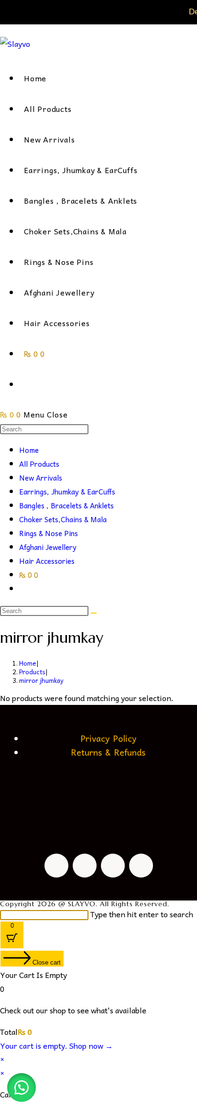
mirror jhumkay (41, 680)
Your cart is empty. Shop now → (56, 1045)
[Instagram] (85, 866)
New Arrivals (40, 477)
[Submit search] (93, 613)
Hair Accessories (47, 561)
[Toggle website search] (26, 384)
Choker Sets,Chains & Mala (63, 519)
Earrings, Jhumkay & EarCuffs (67, 491)
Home (29, 450)
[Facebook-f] (56, 866)
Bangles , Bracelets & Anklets (66, 505)
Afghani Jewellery (48, 547)
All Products (39, 464)
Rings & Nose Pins (48, 533)
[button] (21, 1087)
